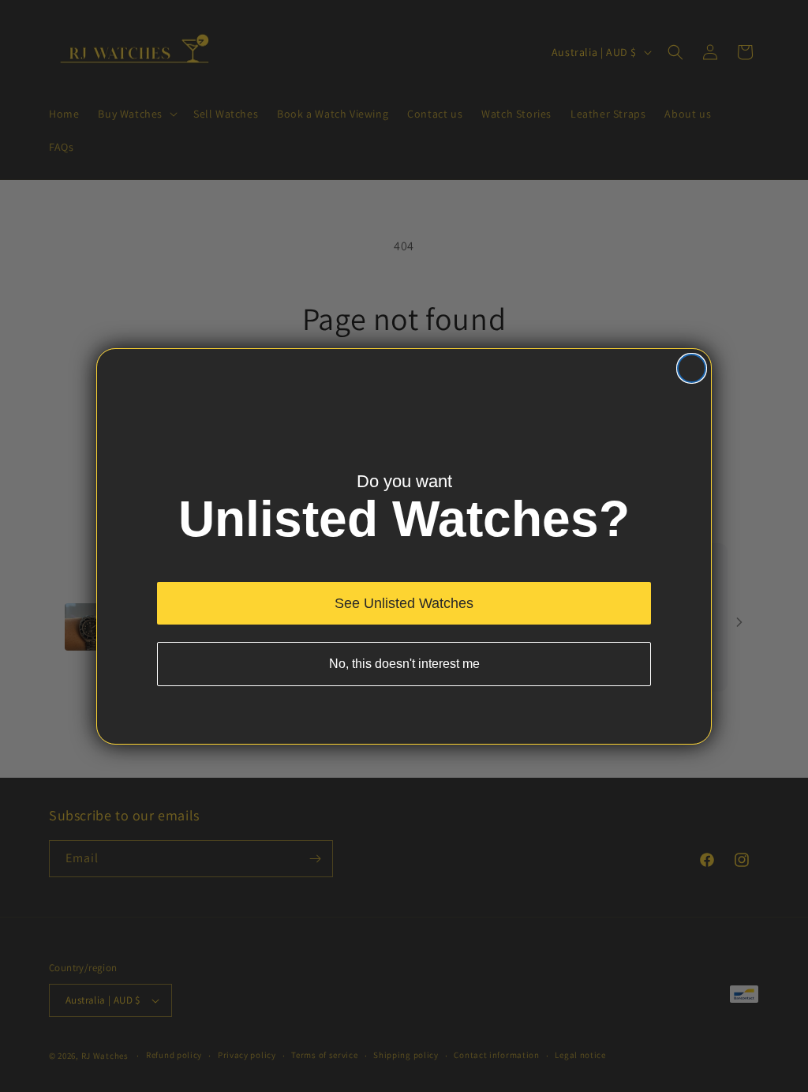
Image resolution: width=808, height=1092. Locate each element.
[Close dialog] (691, 368)
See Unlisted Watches (404, 603)
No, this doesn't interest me (404, 663)
